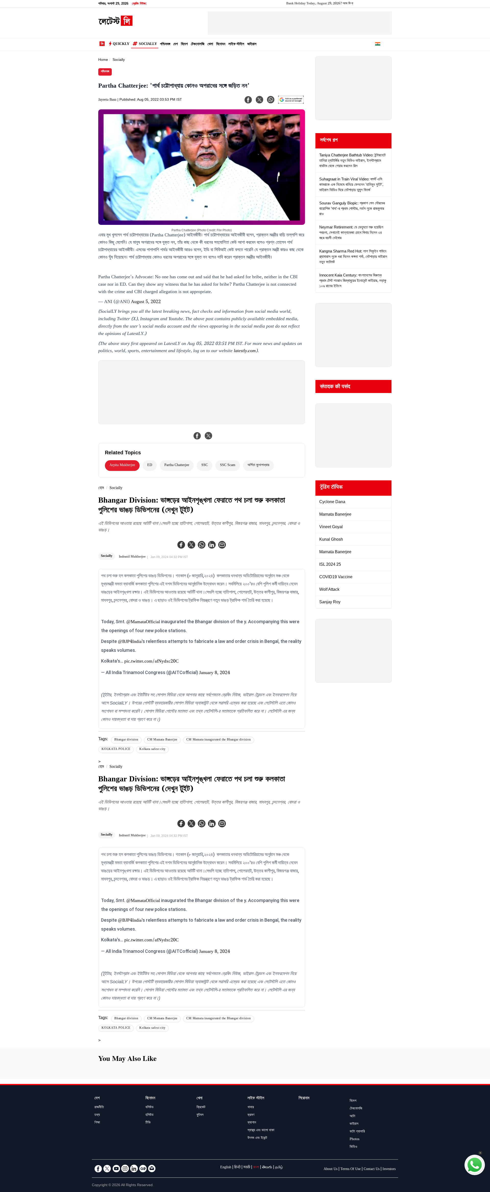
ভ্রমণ (251, 1115)
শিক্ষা (97, 1123)
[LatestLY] (115, 24)
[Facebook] (181, 545)
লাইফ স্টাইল (236, 45)
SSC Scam (227, 465)
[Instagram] (125, 1168)
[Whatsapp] (201, 545)
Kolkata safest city (152, 749)
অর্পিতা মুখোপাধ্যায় (258, 465)
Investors (389, 1169)
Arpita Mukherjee (122, 465)
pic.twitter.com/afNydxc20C (151, 661)
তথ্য (97, 1115)
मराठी (246, 1168)
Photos (354, 1139)
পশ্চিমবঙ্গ (165, 45)
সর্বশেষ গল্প (329, 141)
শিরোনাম (304, 1098)
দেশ (175, 45)
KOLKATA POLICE (116, 749)
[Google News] (143, 1168)
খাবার (251, 1107)
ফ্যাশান (252, 1123)
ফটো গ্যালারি (357, 1132)
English (225, 1168)
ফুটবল (200, 1115)
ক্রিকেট (201, 1107)
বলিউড (149, 1107)
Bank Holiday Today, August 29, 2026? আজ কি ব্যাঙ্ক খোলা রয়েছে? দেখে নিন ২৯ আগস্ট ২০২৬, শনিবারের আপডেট (328, 3)
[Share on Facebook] (197, 435)
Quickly (121, 44)
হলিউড (149, 1115)
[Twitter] (191, 545)
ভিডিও (353, 1147)
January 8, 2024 (214, 673)
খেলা (210, 45)
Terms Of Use (350, 1169)
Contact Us (371, 1169)
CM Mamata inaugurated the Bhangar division (218, 740)
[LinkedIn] (134, 1168)
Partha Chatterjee (176, 465)
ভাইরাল (251, 45)
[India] (378, 45)
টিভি (148, 1123)
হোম (101, 488)
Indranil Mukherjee (132, 557)
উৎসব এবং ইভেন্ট (257, 1138)
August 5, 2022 (146, 302)
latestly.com (245, 351)
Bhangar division (126, 740)
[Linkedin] (212, 545)
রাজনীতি (99, 1107)
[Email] (152, 1168)
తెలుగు (267, 1168)
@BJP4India (130, 642)
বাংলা (256, 1168)
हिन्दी (237, 1168)
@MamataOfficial (143, 622)
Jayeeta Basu (107, 100)
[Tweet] (208, 435)
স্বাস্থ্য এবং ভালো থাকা (261, 1130)
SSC (204, 465)
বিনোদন (220, 45)
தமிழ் (279, 1168)
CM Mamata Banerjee (162, 740)
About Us (330, 1169)
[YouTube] (116, 1168)
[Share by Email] (222, 545)
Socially (148, 44)
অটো (352, 1116)
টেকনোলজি (197, 45)
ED (149, 465)
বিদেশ (184, 45)
